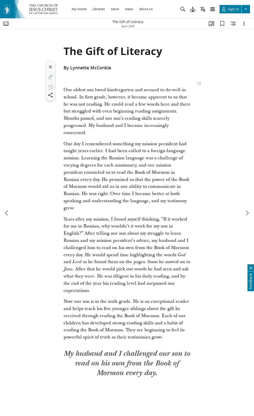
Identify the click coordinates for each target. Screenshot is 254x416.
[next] (247, 213)
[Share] (51, 95)
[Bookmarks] (222, 23)
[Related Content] (233, 23)
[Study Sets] (211, 23)
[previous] (7, 213)
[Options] (244, 23)
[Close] (51, 67)
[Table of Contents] (6, 24)
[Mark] (51, 77)
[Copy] (51, 87)
